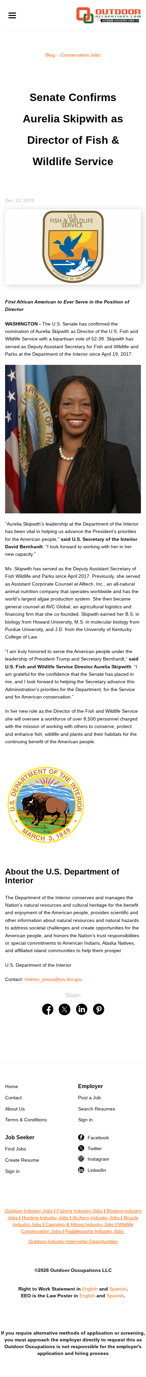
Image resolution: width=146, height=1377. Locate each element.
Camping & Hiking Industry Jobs (79, 1224)
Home (11, 1086)
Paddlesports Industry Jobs (95, 1231)
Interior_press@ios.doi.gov (53, 979)
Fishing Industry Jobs (80, 1211)
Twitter (95, 1148)
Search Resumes (96, 1109)
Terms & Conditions (26, 1119)
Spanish (118, 1289)
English (90, 1289)
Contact (13, 1097)
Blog (50, 55)
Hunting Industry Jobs (45, 1217)
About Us (15, 1109)
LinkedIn (97, 1170)
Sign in (85, 1119)
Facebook (98, 1137)
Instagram (98, 1159)
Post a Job (89, 1097)
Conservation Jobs (80, 55)
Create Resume (22, 1160)
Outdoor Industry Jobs (29, 1211)
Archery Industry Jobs (96, 1217)
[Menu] (12, 15)
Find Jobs (15, 1149)
